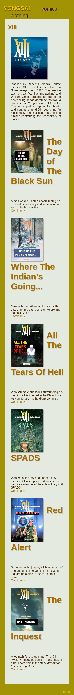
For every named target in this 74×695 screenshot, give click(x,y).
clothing (19, 15)
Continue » (18, 210)
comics (49, 9)
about (66, 691)
